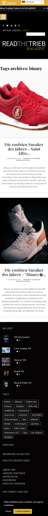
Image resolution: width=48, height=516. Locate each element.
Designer (8, 406)
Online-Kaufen (20, 428)
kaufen (7, 428)
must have (35, 424)
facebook (9, 480)
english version (14, 483)
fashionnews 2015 (11, 433)
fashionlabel (37, 415)
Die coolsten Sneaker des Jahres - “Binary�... (24, 272)
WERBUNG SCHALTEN (16, 454)
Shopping (20, 406)
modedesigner (21, 424)
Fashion (7, 402)
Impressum (10, 476)
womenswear (23, 410)
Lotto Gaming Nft (22, 348)
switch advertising (16, 460)
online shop (32, 406)
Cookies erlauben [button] (22, 511)
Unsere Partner (14, 473)
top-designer (36, 433)
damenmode (9, 415)
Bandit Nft (19, 371)
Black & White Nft (22, 382)
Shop (25, 433)
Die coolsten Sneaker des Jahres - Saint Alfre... (24, 149)
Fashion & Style (23, 160)
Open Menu (3, 17)
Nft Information (22, 337)
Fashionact (23, 415)
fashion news (31, 402)
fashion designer (11, 419)
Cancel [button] (8, 511)
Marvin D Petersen (31, 158)
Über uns (9, 470)
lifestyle (7, 424)
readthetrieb (9, 410)
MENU (11, 3)
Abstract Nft (20, 360)
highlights (8, 437)
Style (24, 419)
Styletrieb (34, 419)
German (29, 2)
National (18, 402)
